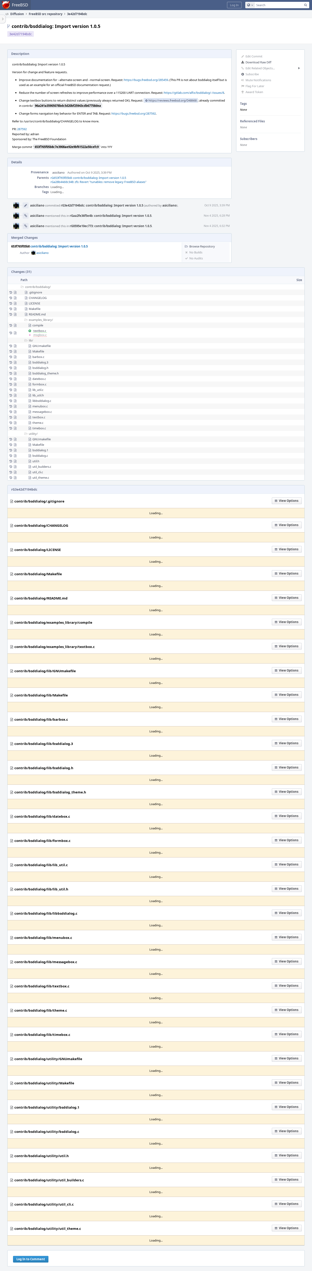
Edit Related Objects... (260, 68)
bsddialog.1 (40, 450)
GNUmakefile (41, 346)
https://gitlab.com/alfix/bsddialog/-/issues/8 (194, 93)
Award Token (254, 92)
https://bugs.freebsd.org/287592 (133, 113)
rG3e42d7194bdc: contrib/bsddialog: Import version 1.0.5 (102, 205)
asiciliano (58, 172)
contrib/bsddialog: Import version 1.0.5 (59, 246)
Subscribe (252, 74)
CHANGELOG (38, 298)
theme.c (37, 423)
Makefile (34, 309)
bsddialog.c (40, 456)
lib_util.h (38, 395)
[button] (234, 5)
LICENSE (34, 303)
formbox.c (39, 384)
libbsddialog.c (41, 401)
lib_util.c (37, 390)
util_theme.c (40, 478)
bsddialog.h (40, 368)
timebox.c (39, 428)
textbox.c (39, 331)
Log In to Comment (30, 1259)
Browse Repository (202, 246)
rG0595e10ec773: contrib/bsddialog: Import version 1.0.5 (111, 226)
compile (37, 325)
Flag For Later (255, 86)
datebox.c (39, 379)
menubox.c (40, 406)
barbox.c (38, 357)
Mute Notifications (258, 80)
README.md (37, 314)
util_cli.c (37, 472)
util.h (35, 461)
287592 (22, 129)
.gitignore (35, 292)
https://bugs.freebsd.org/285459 (146, 80)
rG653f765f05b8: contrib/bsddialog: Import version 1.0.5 (88, 178)
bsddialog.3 (40, 362)
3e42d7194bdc (20, 34)
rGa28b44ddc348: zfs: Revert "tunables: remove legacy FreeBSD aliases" (98, 182)
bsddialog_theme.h (45, 373)
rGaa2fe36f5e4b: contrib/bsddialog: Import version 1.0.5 (110, 216)
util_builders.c (41, 467)
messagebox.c (42, 412)
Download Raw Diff (258, 62)
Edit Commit (254, 56)
